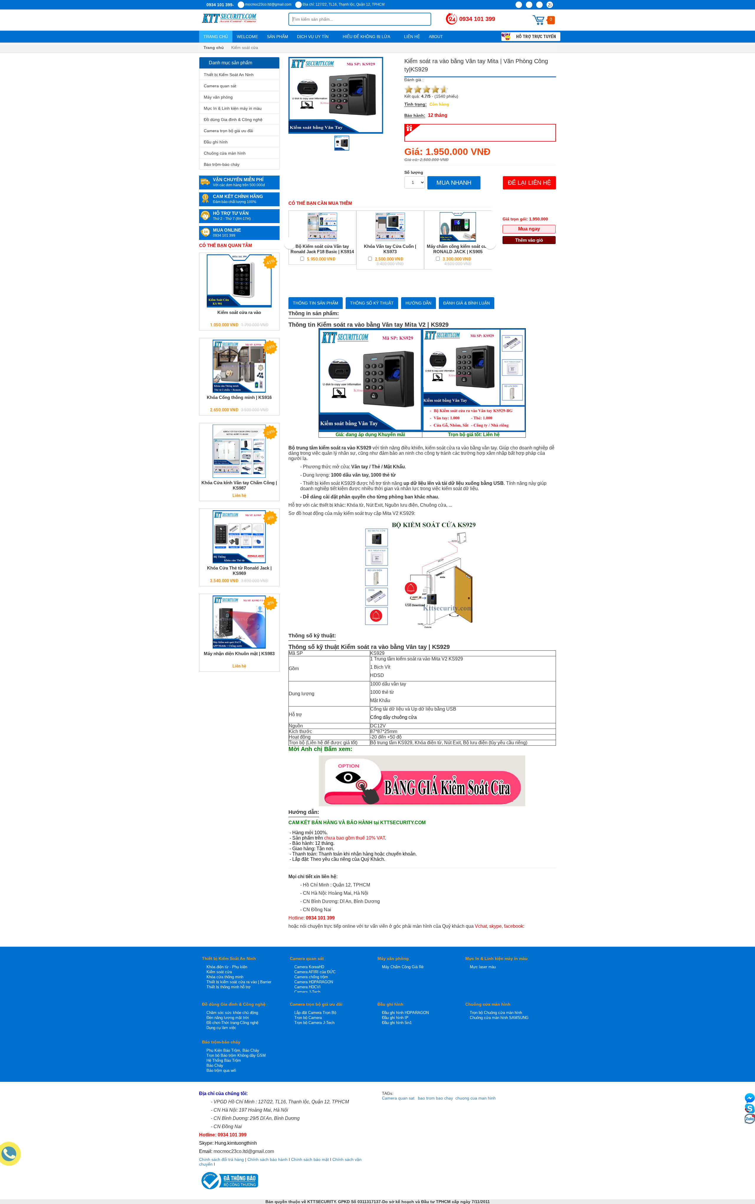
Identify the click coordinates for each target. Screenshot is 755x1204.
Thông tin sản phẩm (315, 303)
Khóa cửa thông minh (224, 977)
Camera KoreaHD (309, 967)
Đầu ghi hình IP (395, 1017)
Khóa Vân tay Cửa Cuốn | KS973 (390, 249)
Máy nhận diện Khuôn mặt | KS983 (239, 653)
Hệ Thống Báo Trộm (223, 1060)
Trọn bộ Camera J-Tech (314, 1022)
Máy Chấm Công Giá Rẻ (403, 967)
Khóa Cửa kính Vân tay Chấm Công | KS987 (239, 485)
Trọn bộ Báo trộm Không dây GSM (236, 1055)
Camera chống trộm (311, 977)
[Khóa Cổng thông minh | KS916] (239, 366)
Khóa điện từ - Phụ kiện (226, 967)
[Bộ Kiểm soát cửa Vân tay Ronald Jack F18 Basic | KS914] (322, 227)
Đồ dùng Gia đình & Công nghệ (233, 119)
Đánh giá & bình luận (466, 303)
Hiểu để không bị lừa (367, 36)
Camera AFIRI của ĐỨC (315, 972)
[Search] (422, 19)
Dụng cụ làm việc (221, 1027)
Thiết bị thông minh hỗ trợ (228, 987)
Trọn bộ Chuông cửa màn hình (496, 1012)
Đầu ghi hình (216, 142)
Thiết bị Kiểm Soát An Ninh (229, 74)
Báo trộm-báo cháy (221, 164)
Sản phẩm (277, 36)
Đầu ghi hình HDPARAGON (405, 1012)
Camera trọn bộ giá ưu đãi (228, 130)
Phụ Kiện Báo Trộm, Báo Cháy (232, 1050)
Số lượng (413, 172)
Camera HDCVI (307, 987)
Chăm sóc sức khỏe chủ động (232, 1012)
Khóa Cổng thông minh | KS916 (239, 397)
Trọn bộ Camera (308, 1017)
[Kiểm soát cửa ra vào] (239, 280)
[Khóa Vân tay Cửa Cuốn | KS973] (390, 227)
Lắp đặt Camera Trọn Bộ (315, 1012)
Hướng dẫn (418, 303)
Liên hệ (412, 36)
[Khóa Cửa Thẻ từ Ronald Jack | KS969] (239, 536)
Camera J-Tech (307, 992)
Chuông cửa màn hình (225, 153)
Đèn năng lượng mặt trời (227, 1017)
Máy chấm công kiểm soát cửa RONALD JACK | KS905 (458, 249)
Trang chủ (215, 36)
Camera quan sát (220, 86)
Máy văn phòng (218, 97)
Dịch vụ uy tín (313, 36)
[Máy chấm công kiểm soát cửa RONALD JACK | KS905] (458, 227)
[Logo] (243, 20)
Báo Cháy (214, 1065)
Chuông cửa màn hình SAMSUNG (499, 1017)
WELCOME (247, 36)
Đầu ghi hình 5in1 (397, 1022)
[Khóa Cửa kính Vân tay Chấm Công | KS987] (239, 451)
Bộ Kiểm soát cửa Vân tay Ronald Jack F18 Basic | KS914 (322, 249)
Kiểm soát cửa (219, 972)
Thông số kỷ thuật (372, 303)
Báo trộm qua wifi (221, 1070)
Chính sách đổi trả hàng (221, 1159)
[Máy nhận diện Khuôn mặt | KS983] (239, 622)
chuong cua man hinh (475, 1098)
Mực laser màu (483, 967)
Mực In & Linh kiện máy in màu (233, 108)
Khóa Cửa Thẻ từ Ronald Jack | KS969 (239, 570)
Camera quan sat (398, 1098)
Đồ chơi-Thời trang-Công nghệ (232, 1022)
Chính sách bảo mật (310, 1159)
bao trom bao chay (435, 1098)
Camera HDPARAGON (313, 982)
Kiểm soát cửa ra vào (239, 312)
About (436, 36)
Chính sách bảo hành (267, 1159)
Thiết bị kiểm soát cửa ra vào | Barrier (238, 982)
